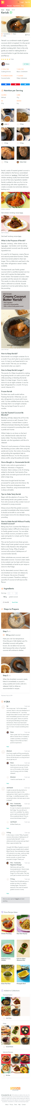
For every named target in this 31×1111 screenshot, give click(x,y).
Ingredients (16, 6)
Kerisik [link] (13, 9)
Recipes (9, 6)
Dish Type (21, 69)
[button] (9, 593)
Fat (2, 100)
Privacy (11, 1104)
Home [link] (2, 10)
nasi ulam (5, 246)
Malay (4, 1023)
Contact (24, 1104)
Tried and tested (7, 995)
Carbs (18, 95)
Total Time (5, 69)
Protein (19, 100)
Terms (15, 1104)
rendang (14, 175)
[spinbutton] (12, 593)
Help (22, 6)
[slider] (15, 59)
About (6, 1104)
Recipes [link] (8, 10)
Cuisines (20, 75)
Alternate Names (7, 75)
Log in (17, 899)
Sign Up (27, 2)
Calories (3, 95)
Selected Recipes (8, 1052)
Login (22, 2)
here (21, 213)
